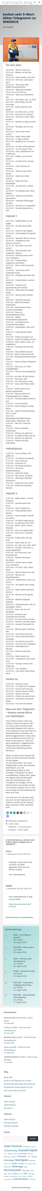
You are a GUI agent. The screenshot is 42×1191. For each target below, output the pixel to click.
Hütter (5, 1163)
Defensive (30, 1153)
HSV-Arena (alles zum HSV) (15, 1091)
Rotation (15, 1174)
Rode (9, 1174)
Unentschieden (20, 1179)
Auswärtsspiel (27, 1150)
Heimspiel (21, 1160)
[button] (7, 813)
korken (10, 27)
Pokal (32, 1170)
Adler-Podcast (9, 1102)
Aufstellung (26, 1146)
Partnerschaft (12, 1170)
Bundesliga (12, 821)
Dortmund (14, 1156)
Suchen (33, 1139)
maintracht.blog (17, 2)
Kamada (21, 1163)
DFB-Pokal (7, 1156)
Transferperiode (8, 1179)
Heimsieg (9, 1160)
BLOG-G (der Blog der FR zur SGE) (17, 1081)
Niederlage (17, 1166)
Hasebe (34, 1157)
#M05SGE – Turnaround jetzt (19, 827)
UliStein (7, 1028)
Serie (21, 1174)
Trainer (24, 1176)
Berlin (5, 1153)
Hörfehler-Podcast (11, 1126)
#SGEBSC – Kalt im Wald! (18, 830)
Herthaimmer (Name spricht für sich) (18, 1087)
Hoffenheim (32, 1160)
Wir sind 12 (8, 1108)
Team (19, 1176)
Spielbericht (22, 821)
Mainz (34, 1163)
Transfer (29, 1176)
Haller (28, 1156)
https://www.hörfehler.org (16, 92)
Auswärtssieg (10, 1150)
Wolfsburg (32, 1179)
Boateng (10, 1153)
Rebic (5, 1174)
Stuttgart (6, 1176)
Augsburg (33, 1146)
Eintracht (22, 1156)
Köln (26, 1163)
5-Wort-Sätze (13, 824)
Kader (14, 1163)
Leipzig (30, 1163)
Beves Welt (8, 1077)
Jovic (9, 1163)
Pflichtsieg (25, 1170)
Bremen (15, 1153)
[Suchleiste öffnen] (35, 2)
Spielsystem (31, 1174)
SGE (25, 1173)
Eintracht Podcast (11, 1123)
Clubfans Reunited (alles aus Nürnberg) (19, 1084)
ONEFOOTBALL (10, 1105)
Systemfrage (13, 1176)
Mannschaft (7, 1167)
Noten (25, 1167)
